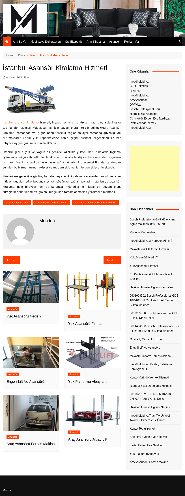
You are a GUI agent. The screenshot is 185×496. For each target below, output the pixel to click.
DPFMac (135, 104)
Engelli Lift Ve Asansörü (25, 382)
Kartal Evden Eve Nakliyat (146, 445)
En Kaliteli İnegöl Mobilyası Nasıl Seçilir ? (151, 277)
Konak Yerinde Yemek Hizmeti (149, 377)
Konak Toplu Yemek (142, 428)
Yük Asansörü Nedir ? (24, 316)
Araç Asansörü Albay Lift (87, 439)
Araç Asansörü (139, 100)
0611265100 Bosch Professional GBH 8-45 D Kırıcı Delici (154, 315)
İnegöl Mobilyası (140, 127)
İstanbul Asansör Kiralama (52, 202)
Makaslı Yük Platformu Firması (149, 249)
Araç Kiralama (96, 41)
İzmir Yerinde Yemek (143, 123)
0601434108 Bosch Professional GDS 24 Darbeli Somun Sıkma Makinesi (154, 328)
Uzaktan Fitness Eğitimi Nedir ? (150, 407)
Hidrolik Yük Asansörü (144, 113)
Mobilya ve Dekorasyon (46, 41)
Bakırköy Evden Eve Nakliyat (148, 436)
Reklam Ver (131, 41)
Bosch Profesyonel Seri (145, 109)
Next (110, 260)
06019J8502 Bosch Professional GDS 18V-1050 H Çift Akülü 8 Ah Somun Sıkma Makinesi (154, 300)
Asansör (114, 41)
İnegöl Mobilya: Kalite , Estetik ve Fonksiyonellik (151, 367)
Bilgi (19, 77)
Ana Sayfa (19, 41)
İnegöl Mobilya (139, 81)
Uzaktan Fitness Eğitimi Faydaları (151, 287)
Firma (26, 77)
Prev (13, 260)
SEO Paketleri (139, 86)
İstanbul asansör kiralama (21, 122)
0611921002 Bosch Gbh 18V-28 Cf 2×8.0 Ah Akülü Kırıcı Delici (152, 396)
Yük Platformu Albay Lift (87, 382)
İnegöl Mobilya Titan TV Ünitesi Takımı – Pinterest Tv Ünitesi (150, 418)
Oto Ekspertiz (73, 41)
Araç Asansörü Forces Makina (31, 444)
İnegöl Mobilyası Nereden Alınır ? (151, 240)
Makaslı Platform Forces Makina (150, 356)
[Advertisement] (154, 168)
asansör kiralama (18, 202)
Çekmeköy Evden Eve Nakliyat (149, 118)
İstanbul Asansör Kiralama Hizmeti (96, 202)
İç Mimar (135, 90)
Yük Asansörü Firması (86, 324)
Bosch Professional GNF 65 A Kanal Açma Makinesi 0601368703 (153, 222)
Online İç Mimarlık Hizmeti (146, 339)
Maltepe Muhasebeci (143, 232)
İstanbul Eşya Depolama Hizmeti (151, 385)
